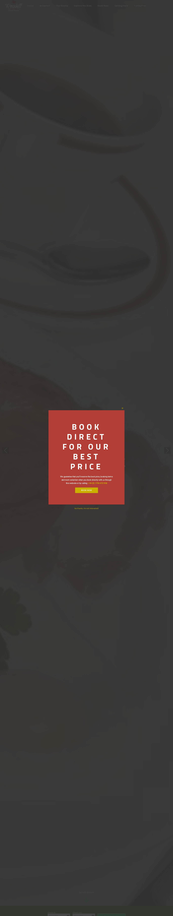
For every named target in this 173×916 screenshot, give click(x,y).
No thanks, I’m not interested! (86, 508)
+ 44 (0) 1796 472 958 (97, 483)
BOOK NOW (86, 490)
